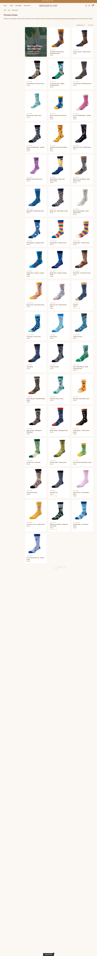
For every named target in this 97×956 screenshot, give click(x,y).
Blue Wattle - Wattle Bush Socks (35, 211)
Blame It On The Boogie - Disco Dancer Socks (81, 179)
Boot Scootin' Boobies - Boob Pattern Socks (81, 211)
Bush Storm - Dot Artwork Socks (81, 273)
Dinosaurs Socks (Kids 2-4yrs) (81, 398)
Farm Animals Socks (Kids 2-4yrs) (82, 462)
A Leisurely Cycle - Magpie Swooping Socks (57, 84)
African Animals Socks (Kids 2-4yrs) (58, 116)
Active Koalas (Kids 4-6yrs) (34, 115)
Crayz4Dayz (30, 367)
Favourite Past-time (32, 492)
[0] (92, 5)
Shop (9, 10)
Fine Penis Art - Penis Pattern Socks (81, 493)
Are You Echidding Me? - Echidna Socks (82, 116)
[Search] (86, 5)
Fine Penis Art (54, 492)
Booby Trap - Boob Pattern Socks (59, 211)
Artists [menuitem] (11, 5)
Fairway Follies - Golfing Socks (58, 462)
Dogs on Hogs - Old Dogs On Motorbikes (34, 431)
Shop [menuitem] (5, 5)
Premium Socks (15, 10)
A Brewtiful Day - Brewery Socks (35, 83)
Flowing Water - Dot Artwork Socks (80, 525)
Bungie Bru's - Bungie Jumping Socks (58, 273)
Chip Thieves (53, 336)
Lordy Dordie (30, 209)
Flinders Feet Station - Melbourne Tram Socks (59, 525)
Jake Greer (52, 49)
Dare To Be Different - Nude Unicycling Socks (80, 367)
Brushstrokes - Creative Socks (58, 243)
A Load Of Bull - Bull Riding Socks (82, 83)
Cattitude (75, 305)
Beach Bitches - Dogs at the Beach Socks (57, 179)
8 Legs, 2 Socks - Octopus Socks (82, 51)
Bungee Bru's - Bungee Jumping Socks (35, 273)
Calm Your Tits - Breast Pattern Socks (58, 305)
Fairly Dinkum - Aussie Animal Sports (81, 431)
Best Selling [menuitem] (18, 5)
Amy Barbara (76, 271)
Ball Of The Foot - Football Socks (82, 147)
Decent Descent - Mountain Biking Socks (36, 399)
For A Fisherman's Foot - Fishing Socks (35, 558)
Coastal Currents (77, 336)
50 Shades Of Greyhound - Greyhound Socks (57, 52)
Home (5, 10)
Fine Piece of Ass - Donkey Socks (36, 524)
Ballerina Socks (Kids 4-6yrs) (34, 179)
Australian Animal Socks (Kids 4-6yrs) (59, 148)
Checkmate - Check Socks (34, 336)
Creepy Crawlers (54, 367)
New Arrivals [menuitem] (27, 5)
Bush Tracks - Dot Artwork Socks (35, 305)
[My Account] (89, 5)
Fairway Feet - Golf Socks (33, 462)
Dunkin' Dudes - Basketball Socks (59, 430)
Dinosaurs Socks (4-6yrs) (57, 398)
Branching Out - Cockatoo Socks (35, 243)
